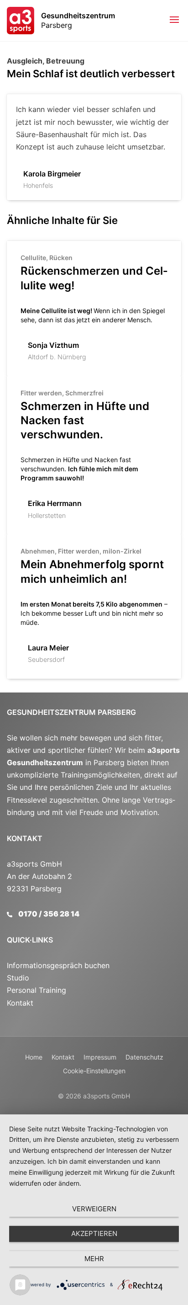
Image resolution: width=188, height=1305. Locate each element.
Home (33, 1057)
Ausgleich (24, 60)
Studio (18, 977)
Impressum (100, 1057)
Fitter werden (41, 393)
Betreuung (65, 60)
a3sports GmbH (106, 1096)
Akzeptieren (94, 1233)
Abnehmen (38, 551)
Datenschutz (144, 1057)
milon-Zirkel (122, 551)
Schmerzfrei (84, 393)
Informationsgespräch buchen (58, 965)
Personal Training (36, 990)
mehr (94, 1258)
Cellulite (33, 257)
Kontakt (24, 838)
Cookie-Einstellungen (94, 1071)
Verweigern (94, 1208)
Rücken (61, 257)
